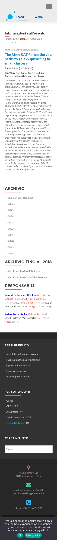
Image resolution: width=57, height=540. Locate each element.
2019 (11, 247)
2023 (11, 222)
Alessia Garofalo (37, 298)
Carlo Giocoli (26, 302)
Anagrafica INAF (15, 411)
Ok (20, 535)
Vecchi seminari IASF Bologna (24, 271)
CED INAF (12, 406)
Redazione (23, 38)
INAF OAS (20, 298)
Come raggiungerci (16, 370)
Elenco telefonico (15, 422)
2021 (11, 234)
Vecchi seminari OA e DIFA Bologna (27, 277)
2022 (11, 228)
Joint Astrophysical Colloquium (22, 49)
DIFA (18, 306)
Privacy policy (33, 535)
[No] (53, 528)
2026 (11, 203)
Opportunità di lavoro (18, 365)
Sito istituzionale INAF (18, 417)
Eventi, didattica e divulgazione (23, 359)
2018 (11, 253)
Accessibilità (23, 376)
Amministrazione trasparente (22, 354)
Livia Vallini (34, 313)
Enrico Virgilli (29, 306)
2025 (11, 210)
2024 (11, 216)
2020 (11, 241)
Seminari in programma (20, 197)
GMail (9, 400)
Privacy (10, 376)
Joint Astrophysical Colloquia (22, 294)
